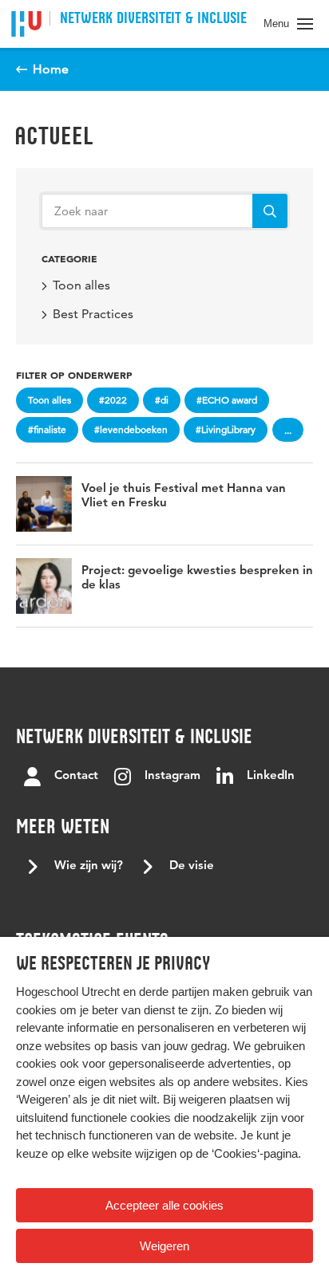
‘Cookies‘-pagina (255, 1153)
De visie (191, 866)
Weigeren (164, 1246)
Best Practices (93, 313)
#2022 (113, 400)
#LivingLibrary (226, 429)
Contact (76, 776)
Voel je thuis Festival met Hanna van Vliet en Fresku (183, 496)
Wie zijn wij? (88, 866)
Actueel (53, 135)
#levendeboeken (131, 429)
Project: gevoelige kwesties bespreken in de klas (197, 578)
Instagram (172, 776)
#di (161, 400)
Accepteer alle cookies (164, 1205)
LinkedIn (271, 776)
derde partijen (174, 991)
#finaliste (47, 429)
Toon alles (81, 285)
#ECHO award (226, 400)
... (287, 430)
